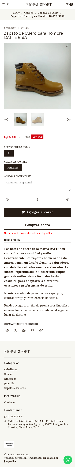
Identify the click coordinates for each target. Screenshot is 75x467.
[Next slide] (68, 119)
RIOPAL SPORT (39, 4)
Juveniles (10, 383)
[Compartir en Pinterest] (32, 330)
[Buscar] (8, 4)
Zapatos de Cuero (48, 13)
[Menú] (3, 4)
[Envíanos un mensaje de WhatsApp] (67, 460)
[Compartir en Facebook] (7, 330)
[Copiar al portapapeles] (41, 330)
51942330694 (15, 416)
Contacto (9, 402)
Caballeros (10, 369)
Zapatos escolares (15, 388)
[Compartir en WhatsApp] (24, 330)
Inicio (16, 13)
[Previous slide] (6, 119)
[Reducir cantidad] (7, 199)
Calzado (28, 13)
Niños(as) (10, 378)
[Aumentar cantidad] (68, 199)
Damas (8, 374)
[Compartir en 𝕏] (15, 330)
